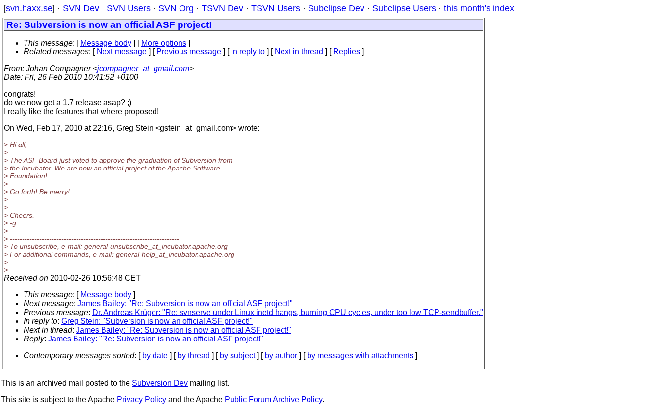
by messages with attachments (360, 355)
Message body (105, 43)
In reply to (248, 52)
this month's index (479, 8)
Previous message (188, 52)
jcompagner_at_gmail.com (143, 68)
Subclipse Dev (336, 8)
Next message (122, 52)
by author (281, 355)
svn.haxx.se (29, 8)
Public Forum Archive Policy (273, 399)
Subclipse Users (404, 8)
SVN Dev (81, 8)
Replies (346, 52)
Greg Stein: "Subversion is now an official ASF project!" (157, 321)
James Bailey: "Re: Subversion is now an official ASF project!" (185, 303)
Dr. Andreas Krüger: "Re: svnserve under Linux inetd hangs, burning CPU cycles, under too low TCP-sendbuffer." (287, 312)
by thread (194, 355)
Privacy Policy (141, 399)
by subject (237, 355)
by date (155, 355)
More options (163, 43)
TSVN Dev (222, 8)
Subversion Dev (160, 383)
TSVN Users (275, 8)
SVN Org (176, 8)
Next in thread (299, 52)
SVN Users (129, 8)
